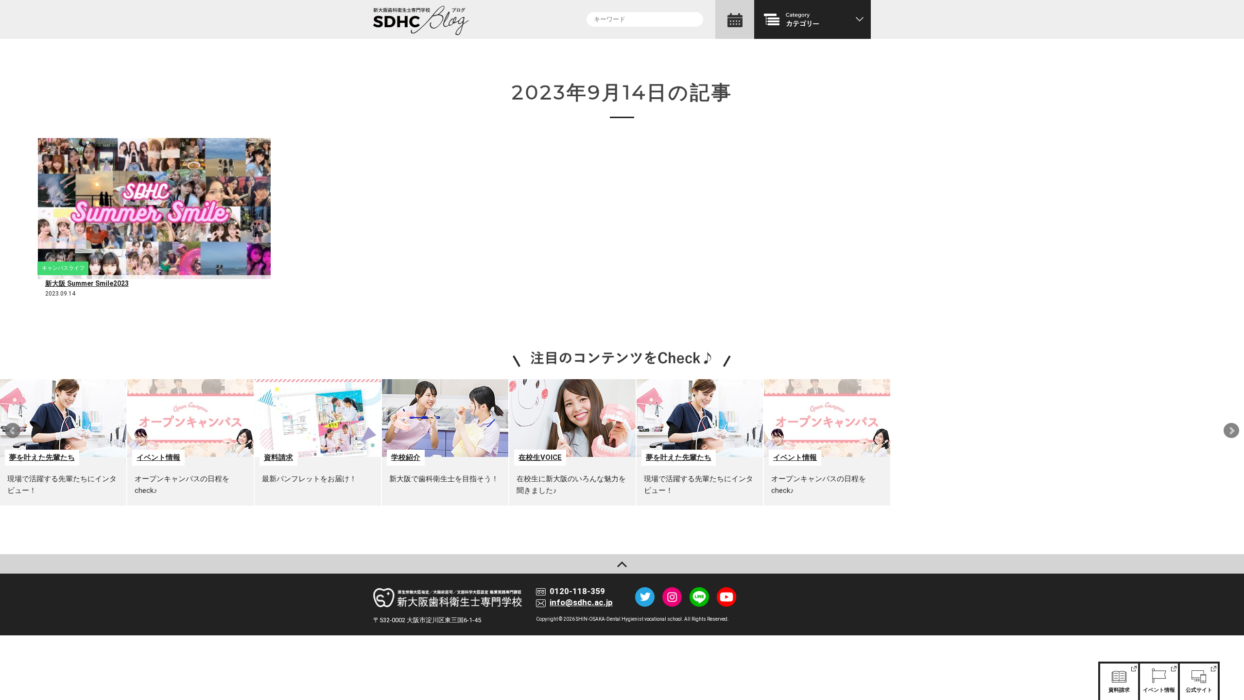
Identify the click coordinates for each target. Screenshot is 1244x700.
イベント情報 (1159, 690)
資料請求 (1119, 690)
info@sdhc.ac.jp (581, 602)
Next (1231, 430)
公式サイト (1199, 690)
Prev (12, 430)
